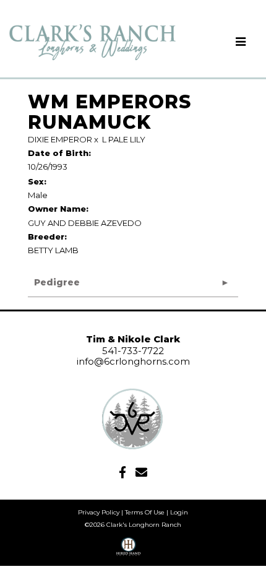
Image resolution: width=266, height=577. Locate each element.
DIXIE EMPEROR (60, 139)
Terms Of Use (145, 512)
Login (179, 512)
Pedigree (57, 282)
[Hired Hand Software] (128, 551)
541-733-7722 (133, 351)
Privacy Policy (98, 512)
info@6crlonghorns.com (133, 361)
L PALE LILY (123, 139)
